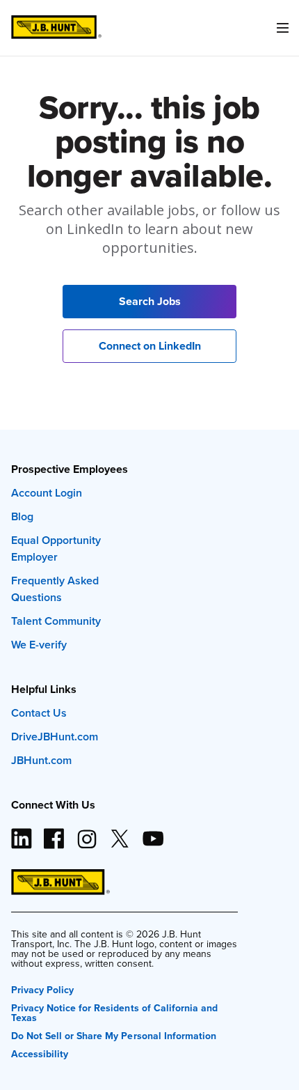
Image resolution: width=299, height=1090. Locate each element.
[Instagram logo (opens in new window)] (87, 833)
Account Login (46, 493)
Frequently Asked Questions (55, 589)
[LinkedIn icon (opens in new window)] (21, 833)
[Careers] (56, 27)
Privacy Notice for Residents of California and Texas (114, 1011)
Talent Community (56, 621)
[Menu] (282, 28)
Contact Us (39, 713)
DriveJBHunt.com (54, 737)
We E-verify (39, 645)
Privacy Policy (42, 989)
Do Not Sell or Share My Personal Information (113, 1035)
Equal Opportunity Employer (56, 548)
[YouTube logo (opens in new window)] (152, 833)
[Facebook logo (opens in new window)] (54, 833)
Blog (22, 516)
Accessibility (39, 1053)
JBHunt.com (41, 760)
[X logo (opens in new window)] (120, 833)
